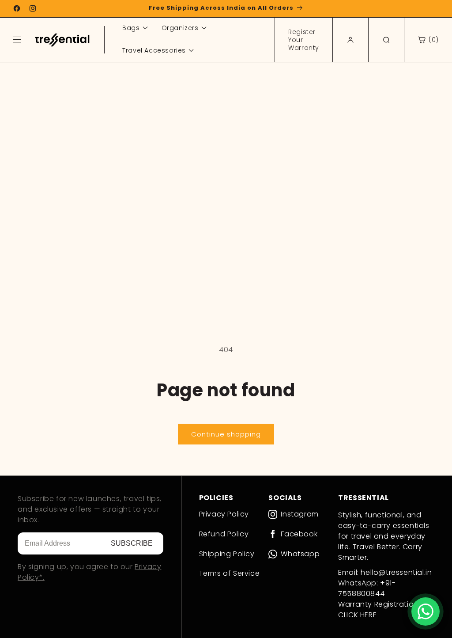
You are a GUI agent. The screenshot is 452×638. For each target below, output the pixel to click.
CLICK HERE (357, 615)
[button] (428, 40)
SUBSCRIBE (132, 543)
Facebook (299, 534)
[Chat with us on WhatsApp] (425, 611)
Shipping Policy (227, 554)
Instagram (299, 514)
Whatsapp (300, 554)
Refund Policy (224, 534)
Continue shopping (226, 434)
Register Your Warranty (303, 39)
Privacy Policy (224, 514)
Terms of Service (229, 573)
